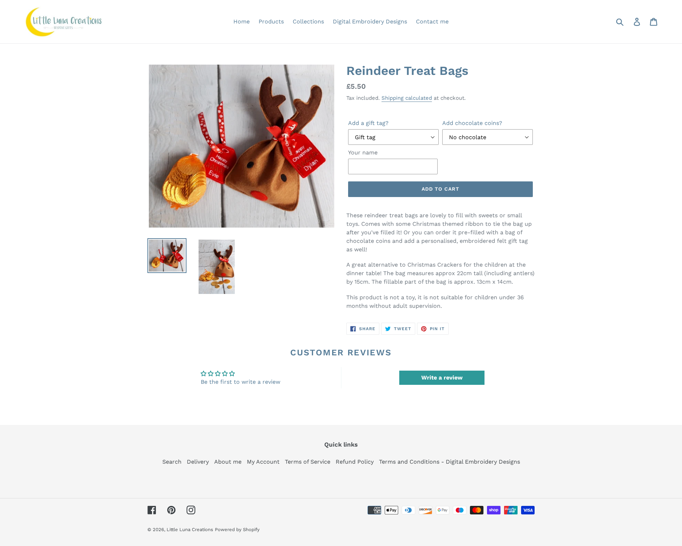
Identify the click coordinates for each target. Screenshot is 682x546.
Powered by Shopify (237, 529)
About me (228, 461)
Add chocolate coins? (472, 123)
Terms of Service (307, 461)
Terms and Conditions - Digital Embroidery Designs (449, 461)
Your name (363, 152)
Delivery (198, 461)
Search (172, 461)
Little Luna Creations (190, 529)
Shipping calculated (406, 98)
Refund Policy (355, 461)
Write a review (441, 377)
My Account (263, 461)
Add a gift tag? (368, 123)
